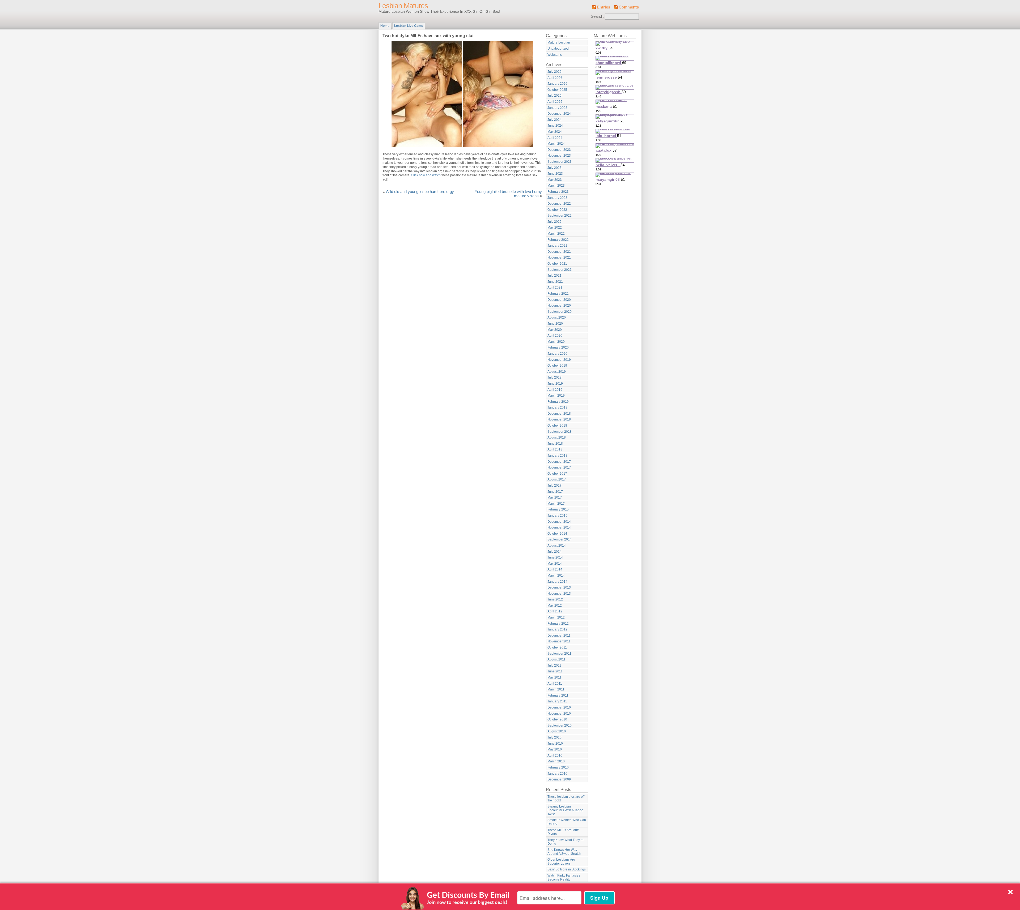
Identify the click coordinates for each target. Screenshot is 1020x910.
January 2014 (557, 581)
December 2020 (559, 300)
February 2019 (558, 402)
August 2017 (556, 479)
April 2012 (554, 611)
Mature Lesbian (558, 42)
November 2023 (559, 155)
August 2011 (556, 659)
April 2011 (554, 683)
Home (384, 26)
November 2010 (559, 713)
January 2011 (557, 701)
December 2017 (559, 461)
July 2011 (554, 665)
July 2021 (554, 275)
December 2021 (559, 252)
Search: (597, 16)
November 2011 (559, 641)
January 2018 (557, 455)
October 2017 (557, 473)
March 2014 (556, 575)
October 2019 (557, 365)
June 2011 (555, 671)
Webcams (554, 55)
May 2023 (554, 180)
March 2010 (556, 761)
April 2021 (554, 287)
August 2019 (556, 372)
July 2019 (554, 377)
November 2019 (559, 360)
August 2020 (556, 317)
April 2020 (554, 335)
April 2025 (554, 102)
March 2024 (556, 143)
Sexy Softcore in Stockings (566, 869)
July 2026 (554, 72)
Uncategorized (558, 48)
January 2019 (557, 407)
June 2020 (555, 323)
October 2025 (557, 90)
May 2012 (554, 605)
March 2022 (556, 233)
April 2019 (554, 390)
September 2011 (559, 653)
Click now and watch (426, 175)
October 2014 (557, 533)
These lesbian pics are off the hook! (565, 798)
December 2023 (559, 150)
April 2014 (554, 569)
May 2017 (554, 497)
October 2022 (557, 210)
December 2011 (559, 635)
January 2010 (557, 773)
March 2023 (556, 185)
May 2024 (554, 132)
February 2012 (558, 623)
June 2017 (555, 491)
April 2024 (554, 138)
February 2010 (558, 767)
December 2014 (559, 521)
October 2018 (557, 425)
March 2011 (555, 689)
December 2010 (559, 707)
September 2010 (559, 725)
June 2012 (555, 599)
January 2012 (557, 629)
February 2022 (558, 240)
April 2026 (554, 78)
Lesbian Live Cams (408, 26)
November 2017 (559, 467)
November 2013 (559, 593)
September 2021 (559, 270)
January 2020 (557, 353)
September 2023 (559, 162)
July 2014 (554, 551)
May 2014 (554, 563)
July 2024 (554, 120)
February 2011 (557, 695)
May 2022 (554, 227)
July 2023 (554, 168)
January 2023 (557, 198)
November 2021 (559, 257)
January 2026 (557, 83)
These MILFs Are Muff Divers (563, 832)
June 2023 (555, 173)
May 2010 (554, 749)
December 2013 (559, 587)
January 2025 (557, 108)
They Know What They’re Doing (565, 842)
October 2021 (557, 263)
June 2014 (555, 557)
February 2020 (558, 347)
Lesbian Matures (403, 6)
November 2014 (559, 527)
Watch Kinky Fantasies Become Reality (563, 877)
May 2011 (554, 677)
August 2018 (556, 437)
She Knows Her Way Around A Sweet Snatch (564, 852)
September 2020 (559, 312)
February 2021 (558, 293)
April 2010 (554, 755)
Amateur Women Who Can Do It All (566, 822)
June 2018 (555, 443)
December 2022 (559, 203)
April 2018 (554, 449)
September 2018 (559, 431)
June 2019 (555, 383)
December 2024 (559, 113)
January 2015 (557, 515)
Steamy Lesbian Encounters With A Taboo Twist (565, 810)
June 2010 (555, 743)
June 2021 (555, 282)
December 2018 (559, 413)
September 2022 (559, 215)
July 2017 (554, 485)
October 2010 (557, 719)
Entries (603, 7)
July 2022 (554, 222)
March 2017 (556, 503)
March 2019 (556, 395)
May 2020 (554, 330)
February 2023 (558, 192)
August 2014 (556, 545)
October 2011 (557, 647)
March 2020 (556, 342)
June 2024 (555, 125)
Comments (629, 7)
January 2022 (557, 245)
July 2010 (554, 737)
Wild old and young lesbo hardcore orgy (420, 192)
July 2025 (554, 95)
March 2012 (556, 617)
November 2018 (559, 419)
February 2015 (558, 509)
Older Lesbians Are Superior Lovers (561, 861)
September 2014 (559, 539)
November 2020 (559, 305)
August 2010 (556, 731)
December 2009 (559, 779)
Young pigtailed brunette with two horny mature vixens (508, 194)
